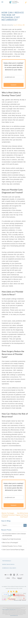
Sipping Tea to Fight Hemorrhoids (11, 539)
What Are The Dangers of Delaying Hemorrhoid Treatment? (8, 515)
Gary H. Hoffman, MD (19, 25)
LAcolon (14, 2)
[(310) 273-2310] (26, 2)
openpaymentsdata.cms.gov (14, 615)
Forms (15, 609)
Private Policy (7, 609)
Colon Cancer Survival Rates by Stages (13, 549)
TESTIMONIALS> (6, 560)
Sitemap (3, 609)
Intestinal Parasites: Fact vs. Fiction (12, 546)
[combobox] (14, 525)
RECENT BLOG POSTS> (8, 564)
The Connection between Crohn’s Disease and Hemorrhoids (14, 534)
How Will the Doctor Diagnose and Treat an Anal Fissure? (21, 515)
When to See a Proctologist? (10, 542)
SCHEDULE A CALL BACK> (9, 568)
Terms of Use (11, 609)
